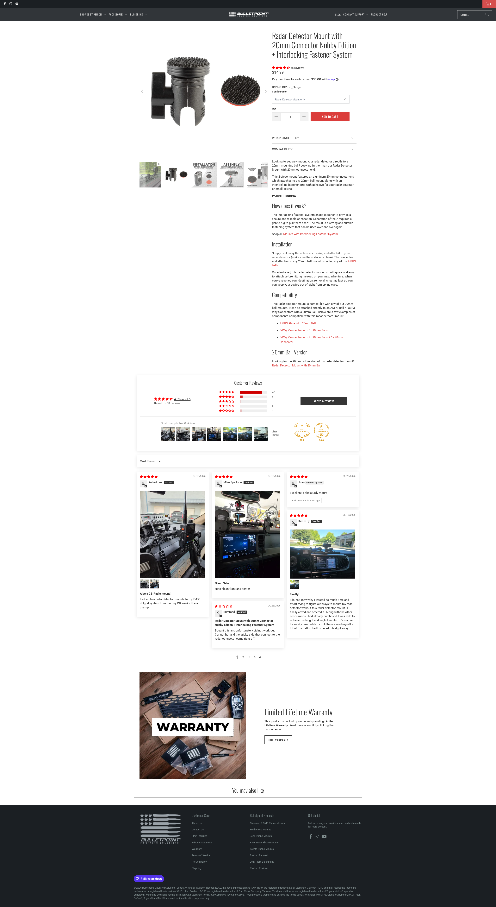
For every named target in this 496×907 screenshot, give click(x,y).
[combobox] (474, 14)
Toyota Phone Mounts (262, 848)
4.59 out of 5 (182, 399)
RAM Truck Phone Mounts (264, 842)
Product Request (259, 855)
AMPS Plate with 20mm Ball (298, 323)
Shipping (196, 868)
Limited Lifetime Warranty (298, 711)
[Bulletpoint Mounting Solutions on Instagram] (10, 3)
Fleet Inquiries (199, 835)
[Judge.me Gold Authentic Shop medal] (302, 430)
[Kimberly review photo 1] (323, 554)
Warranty (197, 848)
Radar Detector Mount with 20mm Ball (296, 365)
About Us (197, 823)
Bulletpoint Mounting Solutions (159, 887)
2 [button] (243, 657)
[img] (149, 477)
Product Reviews (259, 868)
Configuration (279, 91)
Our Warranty (278, 740)
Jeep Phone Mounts (261, 835)
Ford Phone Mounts (260, 829)
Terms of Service (201, 855)
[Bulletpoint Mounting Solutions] (249, 14)
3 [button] (249, 657)
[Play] (204, 91)
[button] (93, 14)
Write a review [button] (324, 401)
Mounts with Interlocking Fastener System (310, 234)
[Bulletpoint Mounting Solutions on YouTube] (16, 3)
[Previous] (142, 91)
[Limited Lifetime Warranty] (193, 725)
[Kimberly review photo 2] (294, 584)
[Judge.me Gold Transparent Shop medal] (321, 430)
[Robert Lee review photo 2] (144, 584)
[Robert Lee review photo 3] (154, 584)
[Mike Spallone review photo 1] (248, 534)
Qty (274, 108)
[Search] (487, 14)
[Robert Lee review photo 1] (173, 534)
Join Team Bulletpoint (262, 861)
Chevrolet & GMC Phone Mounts (267, 823)
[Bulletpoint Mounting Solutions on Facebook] (4, 3)
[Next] (265, 91)
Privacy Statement (202, 842)
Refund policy (199, 861)
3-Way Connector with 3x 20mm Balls (304, 330)
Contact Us (198, 829)
